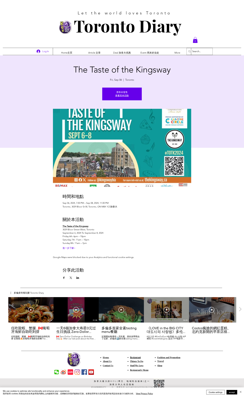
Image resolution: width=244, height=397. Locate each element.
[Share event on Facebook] (64, 278)
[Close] (240, 392)
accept (232, 392)
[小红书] (70, 372)
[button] (195, 40)
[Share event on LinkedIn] (77, 278)
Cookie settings (215, 392)
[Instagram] (77, 372)
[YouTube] (91, 372)
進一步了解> (69, 248)
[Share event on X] (70, 278)
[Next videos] (240, 309)
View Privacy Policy (144, 393)
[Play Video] (31, 310)
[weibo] (63, 372)
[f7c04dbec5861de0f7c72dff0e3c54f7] (56, 372)
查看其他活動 (122, 95)
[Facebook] (84, 372)
